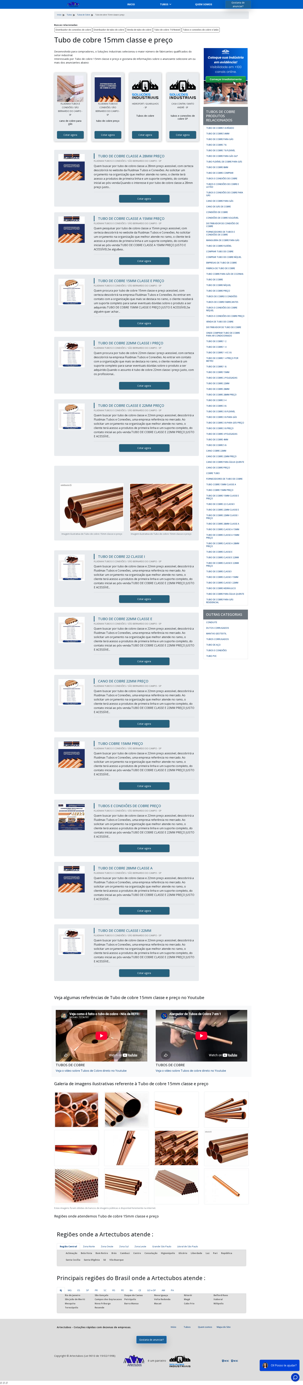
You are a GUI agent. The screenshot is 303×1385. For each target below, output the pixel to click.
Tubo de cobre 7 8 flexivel (167, 29)
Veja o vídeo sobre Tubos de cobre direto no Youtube (191, 1071)
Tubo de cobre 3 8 (216, 405)
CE (140, 1290)
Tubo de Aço (213, 644)
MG (70, 1290)
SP (87, 1290)
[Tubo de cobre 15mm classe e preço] (70, 89)
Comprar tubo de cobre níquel (223, 257)
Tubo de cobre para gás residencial (219, 601)
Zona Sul (124, 1246)
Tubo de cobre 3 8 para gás (221, 417)
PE (122, 1290)
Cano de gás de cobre (218, 206)
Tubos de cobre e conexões (221, 296)
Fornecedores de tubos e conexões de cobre (220, 233)
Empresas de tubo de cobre (221, 262)
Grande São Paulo (161, 1246)
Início (173, 1327)
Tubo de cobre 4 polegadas (221, 433)
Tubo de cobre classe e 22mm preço (222, 564)
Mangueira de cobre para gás (222, 240)
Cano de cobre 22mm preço (221, 456)
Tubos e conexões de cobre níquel (221, 309)
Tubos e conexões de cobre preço (225, 316)
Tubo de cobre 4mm (217, 439)
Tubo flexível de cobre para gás (224, 161)
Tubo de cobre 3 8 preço (220, 428)
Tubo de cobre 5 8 (216, 445)
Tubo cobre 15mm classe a (221, 484)
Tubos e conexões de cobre (221, 178)
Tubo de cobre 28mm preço (221, 394)
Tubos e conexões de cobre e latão (201, 29)
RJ (61, 1290)
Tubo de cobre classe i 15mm (222, 577)
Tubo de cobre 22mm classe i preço (222, 517)
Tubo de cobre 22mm (217, 383)
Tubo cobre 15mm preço (219, 490)
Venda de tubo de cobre (139, 29)
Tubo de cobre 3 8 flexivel (220, 411)
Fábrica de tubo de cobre (220, 268)
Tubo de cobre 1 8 (216, 366)
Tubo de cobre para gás (219, 139)
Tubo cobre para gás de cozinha (224, 273)
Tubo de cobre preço (218, 290)
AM (163, 1290)
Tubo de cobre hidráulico (221, 588)
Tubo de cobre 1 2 (216, 341)
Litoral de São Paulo (187, 1246)
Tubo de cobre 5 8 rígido (220, 127)
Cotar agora (70, 134)
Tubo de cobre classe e (219, 551)
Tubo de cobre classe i (219, 571)
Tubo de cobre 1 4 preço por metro (222, 359)
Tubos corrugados (217, 639)
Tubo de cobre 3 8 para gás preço (225, 422)
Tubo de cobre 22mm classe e (222, 509)
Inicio (131, 4)
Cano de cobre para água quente (225, 461)
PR (96, 1290)
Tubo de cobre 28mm (217, 389)
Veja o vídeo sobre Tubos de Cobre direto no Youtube (91, 1071)
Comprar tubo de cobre (219, 251)
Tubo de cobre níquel (218, 285)
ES (79, 1290)
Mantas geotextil (216, 633)
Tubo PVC (211, 656)
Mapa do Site (224, 1327)
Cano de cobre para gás (219, 200)
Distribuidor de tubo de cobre (109, 29)
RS (113, 1290)
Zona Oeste (107, 1246)
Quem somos (203, 4)
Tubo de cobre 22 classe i (220, 504)
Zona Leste (140, 1246)
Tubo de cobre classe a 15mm (222, 529)
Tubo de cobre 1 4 (216, 346)
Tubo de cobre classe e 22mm (222, 557)
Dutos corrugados (217, 627)
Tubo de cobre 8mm (217, 167)
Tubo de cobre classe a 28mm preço (222, 545)
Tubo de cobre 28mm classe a (222, 523)
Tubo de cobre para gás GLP (222, 156)
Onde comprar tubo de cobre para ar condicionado (223, 334)
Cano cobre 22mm (216, 450)
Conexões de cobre (217, 212)
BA (131, 1290)
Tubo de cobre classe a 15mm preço (222, 536)
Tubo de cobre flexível (219, 245)
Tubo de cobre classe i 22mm (222, 582)
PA (172, 1290)
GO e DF (151, 1290)
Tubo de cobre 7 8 (216, 144)
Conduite (211, 622)
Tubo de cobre (214, 279)
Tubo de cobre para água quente (225, 593)
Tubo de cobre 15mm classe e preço (222, 497)
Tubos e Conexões (216, 650)
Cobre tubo (213, 473)
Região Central (68, 1246)
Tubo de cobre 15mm (217, 372)
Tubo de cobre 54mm (217, 133)
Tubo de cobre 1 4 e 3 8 (218, 352)
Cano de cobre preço (218, 467)
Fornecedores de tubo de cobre (224, 478)
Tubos (164, 4)
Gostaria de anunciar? (238, 4)
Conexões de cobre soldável (222, 217)
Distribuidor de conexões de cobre (73, 29)
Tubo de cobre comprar (219, 172)
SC (105, 1290)
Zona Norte (89, 1246)
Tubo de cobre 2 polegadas (221, 377)
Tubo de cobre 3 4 (216, 400)
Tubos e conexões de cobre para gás (224, 194)
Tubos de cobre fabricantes (222, 302)
